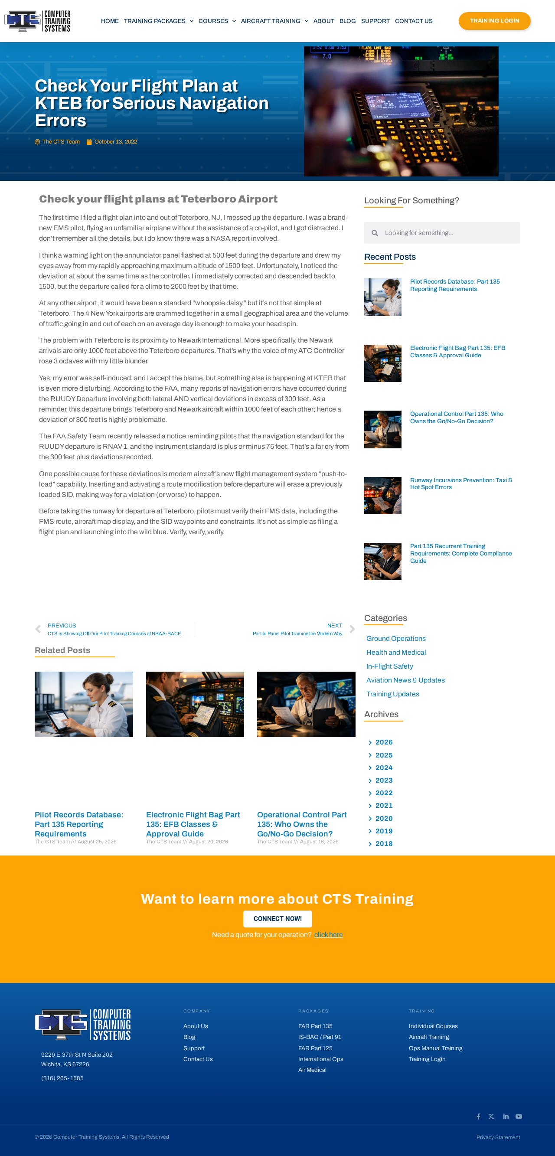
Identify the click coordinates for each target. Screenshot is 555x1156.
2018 (383, 843)
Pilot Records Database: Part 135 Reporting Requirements (79, 824)
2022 (383, 793)
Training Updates (392, 694)
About (323, 21)
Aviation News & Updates (405, 680)
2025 (383, 755)
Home (110, 21)
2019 (383, 831)
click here (328, 934)
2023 (383, 780)
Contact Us (414, 21)
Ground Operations (396, 638)
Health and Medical (396, 652)
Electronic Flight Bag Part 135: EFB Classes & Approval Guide (193, 824)
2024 (383, 767)
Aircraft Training (270, 21)
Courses (213, 21)
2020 (383, 818)
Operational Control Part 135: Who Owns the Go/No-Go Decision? (302, 824)
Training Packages (155, 21)
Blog (348, 21)
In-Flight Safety (389, 666)
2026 (383, 742)
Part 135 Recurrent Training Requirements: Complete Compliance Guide (461, 553)
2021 (383, 805)
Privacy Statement (498, 1137)
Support (375, 21)
